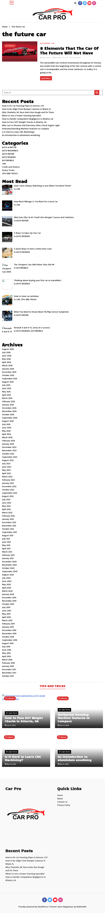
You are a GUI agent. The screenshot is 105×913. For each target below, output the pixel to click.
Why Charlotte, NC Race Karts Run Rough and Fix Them (28, 112)
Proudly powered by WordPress (33, 906)
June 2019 (6, 610)
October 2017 (8, 676)
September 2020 (9, 571)
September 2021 (9, 532)
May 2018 (6, 653)
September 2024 (9, 417)
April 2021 (6, 548)
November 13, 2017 (61, 58)
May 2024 (6, 430)
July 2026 (6, 352)
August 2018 (8, 643)
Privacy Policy (63, 805)
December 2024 (9, 408)
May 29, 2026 (11, 764)
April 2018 (6, 656)
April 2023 (6, 473)
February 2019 (8, 623)
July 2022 (6, 499)
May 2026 (6, 358)
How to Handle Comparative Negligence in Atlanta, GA (27, 118)
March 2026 (7, 365)
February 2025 (8, 401)
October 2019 (8, 604)
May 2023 (6, 470)
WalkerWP (81, 906)
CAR (53, 43)
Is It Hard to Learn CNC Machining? (18, 131)
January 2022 (8, 519)
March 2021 (7, 551)
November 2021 (9, 525)
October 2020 (8, 568)
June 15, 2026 (64, 725)
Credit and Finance (11, 166)
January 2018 (8, 666)
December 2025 (9, 372)
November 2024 (9, 411)
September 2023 (9, 457)
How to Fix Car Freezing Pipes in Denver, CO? (23, 105)
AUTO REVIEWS (45, 43)
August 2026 (8, 349)
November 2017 (9, 672)
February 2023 (8, 479)
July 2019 (6, 607)
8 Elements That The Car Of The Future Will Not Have (69, 50)
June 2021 (6, 542)
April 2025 (6, 394)
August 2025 (8, 381)
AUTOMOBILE (8, 160)
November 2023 (9, 450)
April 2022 (6, 509)
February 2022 (8, 515)
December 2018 (9, 630)
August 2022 (8, 496)
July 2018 (6, 646)
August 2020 (8, 574)
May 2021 (6, 545)
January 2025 (8, 404)
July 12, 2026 (11, 725)
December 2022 (9, 486)
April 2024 (6, 434)
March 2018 (7, 659)
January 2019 (8, 627)
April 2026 (6, 362)
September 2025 (9, 378)
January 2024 (8, 443)
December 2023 (9, 447)
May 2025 (6, 391)
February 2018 (8, 662)
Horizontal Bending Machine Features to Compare (25, 128)
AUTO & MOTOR (9, 147)
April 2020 (6, 587)
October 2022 (8, 489)
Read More (46, 78)
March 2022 (7, 512)
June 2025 (6, 388)
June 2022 (6, 502)
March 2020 (7, 591)
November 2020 (9, 564)
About (60, 798)
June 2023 (6, 466)
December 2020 (9, 561)
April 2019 (6, 617)
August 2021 (7, 535)
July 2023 (6, 463)
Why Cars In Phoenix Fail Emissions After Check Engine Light (31, 125)
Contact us (62, 801)
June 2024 (6, 427)
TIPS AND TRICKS (10, 173)
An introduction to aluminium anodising (21, 135)
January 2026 (8, 368)
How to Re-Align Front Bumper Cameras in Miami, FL (26, 109)
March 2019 (7, 620)
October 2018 (8, 636)
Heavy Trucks (8, 170)
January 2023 (8, 483)
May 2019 (6, 613)
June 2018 (6, 649)
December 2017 (9, 669)
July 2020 (6, 577)
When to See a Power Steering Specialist (21, 115)
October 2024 (8, 414)
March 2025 (7, 398)
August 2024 (8, 421)
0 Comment (76, 58)
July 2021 (6, 538)
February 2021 (8, 555)
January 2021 (8, 558)
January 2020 (8, 594)
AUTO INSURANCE (10, 150)
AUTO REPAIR (8, 153)
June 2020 (6, 581)
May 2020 (6, 584)
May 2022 (6, 506)
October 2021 (8, 528)
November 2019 (9, 600)
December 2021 (9, 522)
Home (60, 795)
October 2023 (8, 453)
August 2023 (8, 460)
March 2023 (7, 476)
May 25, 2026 (64, 764)
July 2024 (6, 424)
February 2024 (8, 440)
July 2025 (6, 385)
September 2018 (9, 640)
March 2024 (7, 437)
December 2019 (9, 597)
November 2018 (9, 633)
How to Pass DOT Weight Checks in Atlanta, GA (24, 122)
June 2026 (6, 355)
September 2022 (9, 493)
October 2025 (8, 375)
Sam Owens (46, 58)
